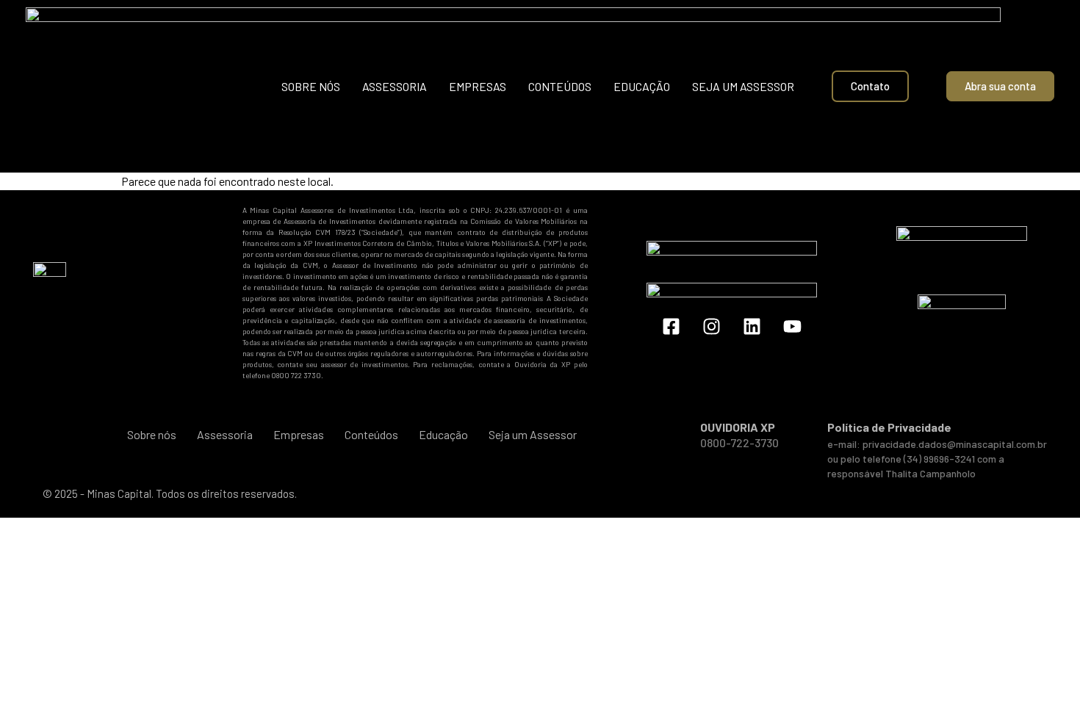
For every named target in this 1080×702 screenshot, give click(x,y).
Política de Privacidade (889, 427)
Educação (641, 86)
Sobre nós (310, 86)
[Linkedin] (752, 326)
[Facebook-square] (671, 326)
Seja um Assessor (743, 86)
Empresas (477, 86)
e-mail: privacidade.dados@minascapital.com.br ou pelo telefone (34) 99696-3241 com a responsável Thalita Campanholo (937, 459)
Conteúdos (559, 86)
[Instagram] (712, 326)
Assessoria (394, 86)
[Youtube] (792, 326)
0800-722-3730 (739, 442)
